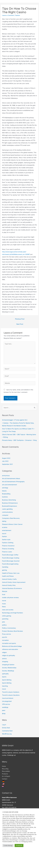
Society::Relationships (9, 667)
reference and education (10, 649)
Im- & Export (6, 776)
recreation (5, 640)
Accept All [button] (19, 845)
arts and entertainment (9, 484)
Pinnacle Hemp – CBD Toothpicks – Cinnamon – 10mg (19, 440)
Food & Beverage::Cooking (10, 558)
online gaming (6, 616)
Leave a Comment (8, 15)
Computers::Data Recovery (11, 518)
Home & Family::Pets (9, 585)
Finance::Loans (7, 552)
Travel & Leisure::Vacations (11, 695)
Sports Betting (6, 680)
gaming (4, 570)
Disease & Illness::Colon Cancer (12, 524)
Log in (4, 724)
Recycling (5, 769)
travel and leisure (7, 698)
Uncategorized (7, 701)
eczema (4, 527)
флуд (3, 713)
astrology (5, 488)
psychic (4, 637)
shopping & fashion (8, 664)
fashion (17, 15)
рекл (3, 710)
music (4, 603)
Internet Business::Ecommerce (12, 588)
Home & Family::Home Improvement (13, 582)
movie (4, 600)
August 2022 (6, 458)
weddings (5, 707)
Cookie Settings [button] (8, 845)
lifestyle (4, 591)
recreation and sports (9, 643)
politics (4, 625)
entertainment (6, 530)
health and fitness (8, 576)
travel (4, 689)
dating (4, 521)
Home (4, 766)
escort (4, 533)
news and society (7, 609)
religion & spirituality (8, 655)
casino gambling (7, 509)
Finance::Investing (8, 548)
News (4, 606)
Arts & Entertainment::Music (11, 478)
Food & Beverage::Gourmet (11, 561)
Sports (4, 677)
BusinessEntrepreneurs (9, 506)
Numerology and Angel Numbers (12, 613)
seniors (4, 658)
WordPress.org (7, 734)
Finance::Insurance (8, 545)
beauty (4, 491)
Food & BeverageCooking (10, 564)
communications (7, 512)
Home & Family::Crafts (9, 579)
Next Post (19, 324)
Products (5, 774)
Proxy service (6, 634)
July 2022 (5, 461)
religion (4, 652)
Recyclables (6, 771)
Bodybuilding (6, 494)
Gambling (5, 567)
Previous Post (19, 319)
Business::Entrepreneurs (10, 503)
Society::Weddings (8, 671)
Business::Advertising (9, 500)
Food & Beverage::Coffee (10, 555)
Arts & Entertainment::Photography (13, 481)
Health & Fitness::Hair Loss (10, 573)
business (5, 497)
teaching (5, 686)
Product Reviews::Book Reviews (12, 631)
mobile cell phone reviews (10, 597)
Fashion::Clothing (7, 542)
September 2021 (7, 464)
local (3, 594)
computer (5, 515)
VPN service (6, 704)
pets (3, 622)
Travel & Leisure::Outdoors (10, 692)
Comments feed (7, 731)
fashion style (6, 539)
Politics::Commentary (9, 628)
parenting (5, 619)
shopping (5, 661)
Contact (4, 779)
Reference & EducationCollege (12, 646)
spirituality (5, 674)
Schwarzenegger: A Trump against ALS (14, 420)
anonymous (6, 475)
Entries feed (6, 728)
